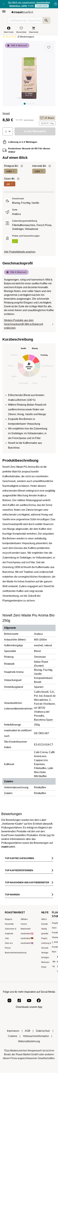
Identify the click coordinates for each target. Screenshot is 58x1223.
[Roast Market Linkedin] (48, 1003)
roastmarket (42, 6)
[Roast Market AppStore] (24, 1018)
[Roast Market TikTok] (19, 1003)
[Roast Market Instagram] (9, 1003)
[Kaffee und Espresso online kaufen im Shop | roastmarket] (22, 12)
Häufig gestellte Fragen (44, 933)
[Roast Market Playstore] (34, 1018)
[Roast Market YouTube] (29, 1003)
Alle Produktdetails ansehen (19, 251)
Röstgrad (11, 166)
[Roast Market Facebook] (38, 1003)
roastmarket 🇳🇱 (27, 943)
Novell (6, 113)
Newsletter (9, 924)
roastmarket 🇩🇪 (27, 938)
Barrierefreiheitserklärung (15, 953)
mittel (9, 171)
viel (8, 184)
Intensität (39, 166)
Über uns (9, 943)
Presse (8, 948)
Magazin (8, 919)
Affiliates (24, 919)
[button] (8, 131)
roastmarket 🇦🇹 (27, 933)
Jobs (7, 938)
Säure (9, 178)
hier (49, 835)
